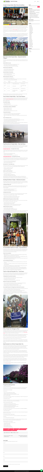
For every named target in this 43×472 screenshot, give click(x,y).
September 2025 (31, 32)
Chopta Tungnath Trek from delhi (22, 429)
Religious (30, 51)
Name (4, 452)
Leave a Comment (16, 432)
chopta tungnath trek (16, 429)
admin (5, 432)
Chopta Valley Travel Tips (7, 363)
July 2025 (30, 34)
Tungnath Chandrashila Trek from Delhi (8, 430)
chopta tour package (6, 429)
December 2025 (31, 28)
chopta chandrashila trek (16, 428)
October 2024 (30, 45)
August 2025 (30, 33)
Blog (12, 432)
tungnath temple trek (14, 430)
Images (38, 1)
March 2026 (30, 26)
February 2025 (30, 40)
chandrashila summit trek (6, 428)
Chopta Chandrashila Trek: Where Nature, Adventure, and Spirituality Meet (23, 436)
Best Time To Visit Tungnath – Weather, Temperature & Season (8, 436)
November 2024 (31, 44)
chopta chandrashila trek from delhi (23, 428)
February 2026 (30, 27)
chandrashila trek (11, 428)
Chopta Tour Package (14, 1)
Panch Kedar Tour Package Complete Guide (33, 14)
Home (35, 1)
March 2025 (30, 39)
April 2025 (30, 38)
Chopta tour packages (11, 429)
